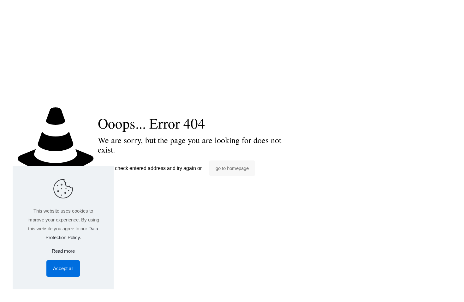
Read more (63, 251)
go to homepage (232, 168)
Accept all (63, 268)
